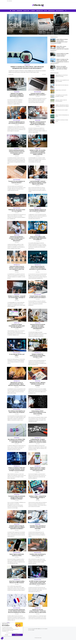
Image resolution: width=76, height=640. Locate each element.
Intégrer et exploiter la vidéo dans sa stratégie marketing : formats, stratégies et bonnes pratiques (16, 469)
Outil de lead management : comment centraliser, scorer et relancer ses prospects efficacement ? (16, 239)
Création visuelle (51, 10)
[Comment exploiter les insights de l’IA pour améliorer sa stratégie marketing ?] (53, 54)
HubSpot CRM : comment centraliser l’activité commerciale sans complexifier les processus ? (59, 48)
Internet (13, 10)
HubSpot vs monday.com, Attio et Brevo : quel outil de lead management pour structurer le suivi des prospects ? (27, 67)
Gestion (45, 10)
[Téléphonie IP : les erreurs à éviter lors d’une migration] (16, 200)
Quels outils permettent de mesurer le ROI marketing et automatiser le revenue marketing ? (37, 268)
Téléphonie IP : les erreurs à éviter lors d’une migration (16, 210)
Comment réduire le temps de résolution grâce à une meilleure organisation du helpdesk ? (17, 527)
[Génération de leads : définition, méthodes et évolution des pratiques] (37, 373)
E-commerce (33, 10)
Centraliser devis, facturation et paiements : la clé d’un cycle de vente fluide (37, 527)
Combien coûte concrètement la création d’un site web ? (38, 554)
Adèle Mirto (11, 74)
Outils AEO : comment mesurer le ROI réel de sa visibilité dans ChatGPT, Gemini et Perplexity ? (37, 123)
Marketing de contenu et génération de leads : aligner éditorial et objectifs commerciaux (16, 384)
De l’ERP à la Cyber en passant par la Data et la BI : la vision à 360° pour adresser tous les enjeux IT (37, 582)
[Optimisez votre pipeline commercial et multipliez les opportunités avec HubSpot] (16, 84)
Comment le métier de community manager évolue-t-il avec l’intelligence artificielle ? (16, 497)
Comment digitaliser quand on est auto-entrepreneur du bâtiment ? (37, 210)
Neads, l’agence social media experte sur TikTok (17, 554)
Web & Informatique (59, 10)
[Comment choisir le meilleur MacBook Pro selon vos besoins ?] (37, 84)
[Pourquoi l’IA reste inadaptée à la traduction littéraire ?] (16, 172)
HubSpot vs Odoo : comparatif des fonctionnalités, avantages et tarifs (37, 497)
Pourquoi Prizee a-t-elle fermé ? (60, 90)
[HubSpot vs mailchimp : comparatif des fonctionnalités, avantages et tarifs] (16, 286)
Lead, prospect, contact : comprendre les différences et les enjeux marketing (37, 412)
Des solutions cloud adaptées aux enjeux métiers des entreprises (16, 411)
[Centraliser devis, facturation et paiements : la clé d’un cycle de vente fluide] (37, 516)
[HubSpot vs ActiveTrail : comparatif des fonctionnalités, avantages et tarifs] (37, 345)
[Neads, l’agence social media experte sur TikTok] (16, 544)
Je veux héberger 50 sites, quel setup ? (16, 354)
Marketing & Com (39, 10)
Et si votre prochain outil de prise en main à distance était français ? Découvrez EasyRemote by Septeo (16, 611)
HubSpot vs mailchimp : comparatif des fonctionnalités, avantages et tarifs (16, 297)
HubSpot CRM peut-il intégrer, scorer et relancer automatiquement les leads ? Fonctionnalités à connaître (59, 41)
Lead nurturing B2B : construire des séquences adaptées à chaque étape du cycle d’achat (37, 183)
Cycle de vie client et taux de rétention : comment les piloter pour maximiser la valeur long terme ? (16, 268)
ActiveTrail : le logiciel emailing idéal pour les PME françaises (16, 581)
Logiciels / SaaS (26, 10)
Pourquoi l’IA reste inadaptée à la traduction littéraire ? (16, 182)
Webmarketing (19, 10)
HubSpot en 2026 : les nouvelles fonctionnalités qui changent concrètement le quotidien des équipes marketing (38, 152)
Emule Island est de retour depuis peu (61, 85)
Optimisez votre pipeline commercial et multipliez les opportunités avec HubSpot (17, 95)
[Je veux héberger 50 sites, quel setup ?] (16, 345)
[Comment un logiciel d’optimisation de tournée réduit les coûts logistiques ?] (16, 315)
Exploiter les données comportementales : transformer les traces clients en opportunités (37, 611)
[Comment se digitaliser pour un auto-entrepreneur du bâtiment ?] (16, 112)
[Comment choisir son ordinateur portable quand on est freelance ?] (37, 286)
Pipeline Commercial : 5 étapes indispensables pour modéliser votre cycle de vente (37, 469)
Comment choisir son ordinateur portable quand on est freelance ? (37, 296)
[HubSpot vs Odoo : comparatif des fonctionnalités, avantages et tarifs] (37, 486)
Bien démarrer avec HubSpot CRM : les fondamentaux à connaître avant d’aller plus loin (16, 441)
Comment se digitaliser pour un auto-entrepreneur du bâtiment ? (17, 122)
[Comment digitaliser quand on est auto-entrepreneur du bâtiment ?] (37, 200)
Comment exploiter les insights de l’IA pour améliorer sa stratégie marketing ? (62, 55)
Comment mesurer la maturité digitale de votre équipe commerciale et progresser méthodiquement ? (37, 326)
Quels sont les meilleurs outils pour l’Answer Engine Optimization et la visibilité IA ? (37, 238)
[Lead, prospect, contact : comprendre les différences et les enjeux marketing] (37, 401)
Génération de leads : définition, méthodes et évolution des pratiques (37, 384)
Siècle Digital (38, 628)
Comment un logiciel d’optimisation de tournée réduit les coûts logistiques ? (17, 326)
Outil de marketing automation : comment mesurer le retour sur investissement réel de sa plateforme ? (17, 152)
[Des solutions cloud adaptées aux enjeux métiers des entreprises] (16, 401)
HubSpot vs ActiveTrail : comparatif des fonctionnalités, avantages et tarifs (37, 355)
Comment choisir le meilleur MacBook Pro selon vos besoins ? (37, 94)
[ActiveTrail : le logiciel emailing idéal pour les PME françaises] (16, 572)
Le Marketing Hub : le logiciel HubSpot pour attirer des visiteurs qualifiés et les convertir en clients (37, 441)
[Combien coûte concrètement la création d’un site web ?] (37, 544)
